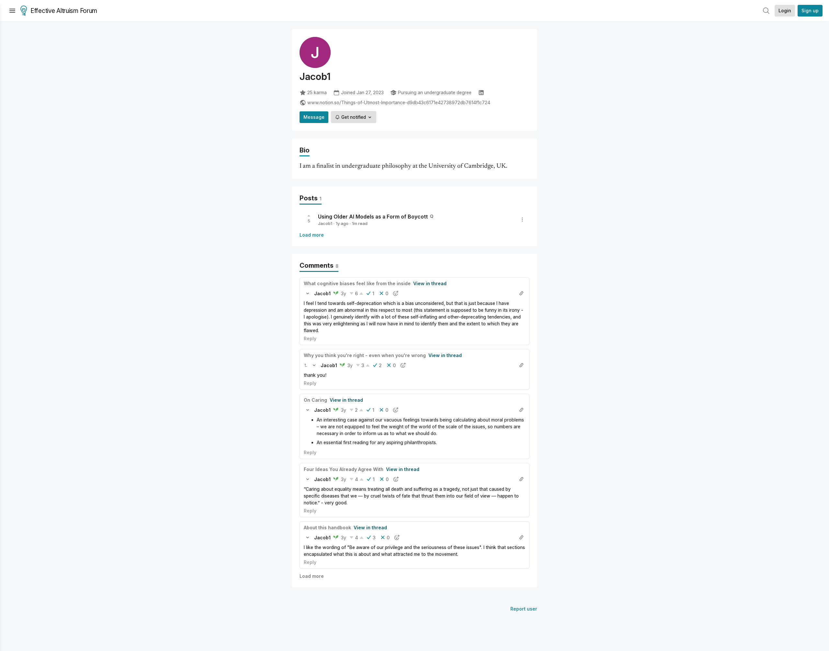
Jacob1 (325, 223)
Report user (523, 609)
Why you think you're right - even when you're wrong (365, 355)
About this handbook (327, 527)
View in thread (430, 283)
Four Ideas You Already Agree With (343, 469)
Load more (312, 235)
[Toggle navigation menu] (12, 11)
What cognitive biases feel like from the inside (357, 283)
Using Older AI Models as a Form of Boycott (373, 216)
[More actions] (522, 219)
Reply (310, 338)
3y (343, 293)
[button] (308, 293)
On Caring (315, 400)
